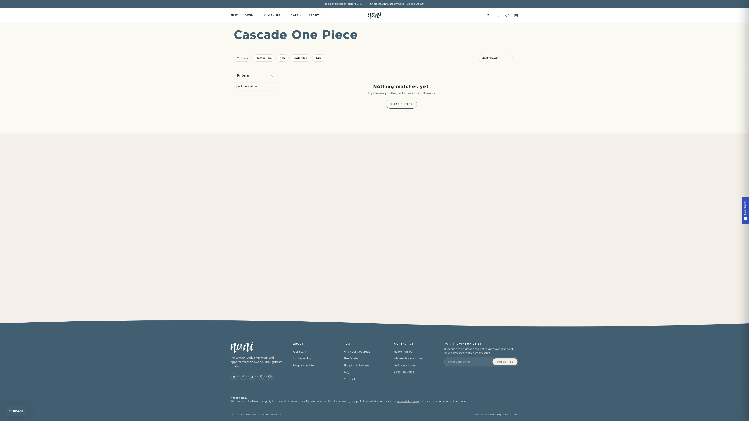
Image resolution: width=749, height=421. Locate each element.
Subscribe (505, 361)
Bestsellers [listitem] (264, 58)
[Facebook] (243, 376)
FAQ (346, 372)
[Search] (488, 15)
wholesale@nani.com (408, 358)
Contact (349, 379)
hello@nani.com (405, 365)
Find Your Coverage (357, 352)
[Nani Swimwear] (257, 347)
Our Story (299, 352)
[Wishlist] (507, 15)
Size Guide (351, 358)
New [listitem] (282, 58)
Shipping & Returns (356, 365)
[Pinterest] (252, 376)
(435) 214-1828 (404, 372)
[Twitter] (260, 376)
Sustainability (302, 358)
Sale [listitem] (318, 58)
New (234, 15)
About (313, 15)
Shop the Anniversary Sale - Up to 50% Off (397, 4)
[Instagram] (234, 376)
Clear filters (401, 104)
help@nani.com (404, 352)
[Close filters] (271, 75)
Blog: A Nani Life (303, 365)
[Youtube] (269, 376)
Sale (294, 15)
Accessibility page (408, 401)
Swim (249, 15)
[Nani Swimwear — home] (374, 15)
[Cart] (516, 15)
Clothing (272, 15)
